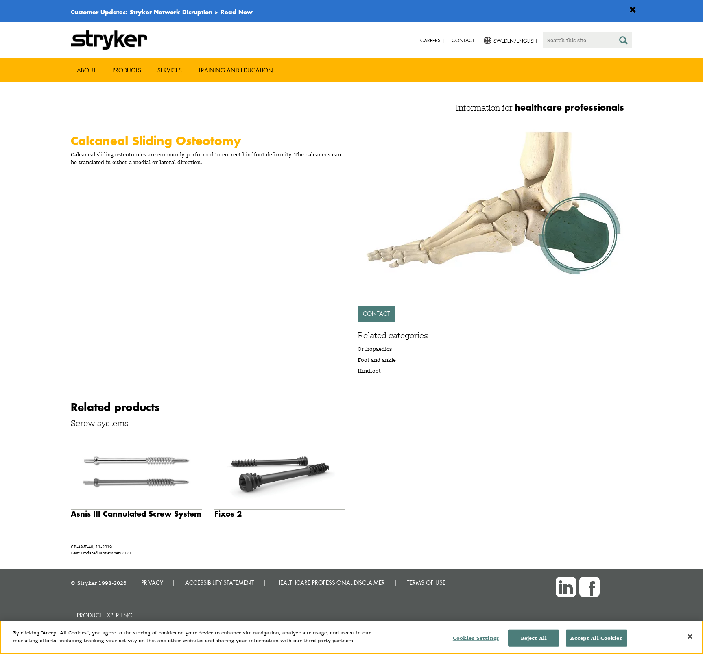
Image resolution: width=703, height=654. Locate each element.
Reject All (534, 638)
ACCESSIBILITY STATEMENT (219, 583)
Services (169, 70)
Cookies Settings (476, 638)
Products (126, 70)
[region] (351, 637)
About (86, 70)
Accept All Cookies (596, 638)
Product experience (106, 615)
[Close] (690, 636)
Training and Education (235, 70)
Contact (376, 313)
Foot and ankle (377, 359)
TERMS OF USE (426, 583)
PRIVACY (152, 583)
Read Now (237, 12)
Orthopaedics (375, 348)
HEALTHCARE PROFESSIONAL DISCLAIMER (330, 583)
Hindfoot (369, 370)
